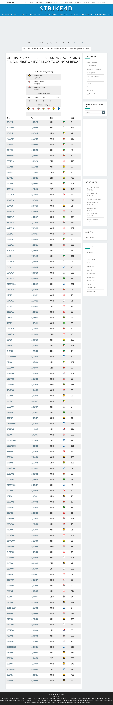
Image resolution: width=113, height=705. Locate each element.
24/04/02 (34, 502)
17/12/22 (34, 172)
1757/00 (10, 518)
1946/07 (10, 412)
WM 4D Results (29, 2)
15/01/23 (34, 161)
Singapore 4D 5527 (92, 202)
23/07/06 (34, 423)
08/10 (9, 345)
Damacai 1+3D (58, 2)
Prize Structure (91, 65)
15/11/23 (34, 139)
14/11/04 (34, 440)
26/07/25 (34, 122)
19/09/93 (34, 624)
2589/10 (10, 328)
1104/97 (10, 580)
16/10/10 (34, 334)
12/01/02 (34, 513)
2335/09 (10, 368)
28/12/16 (34, 222)
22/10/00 (34, 524)
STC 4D (93, 2)
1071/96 (10, 585)
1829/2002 (11, 468)
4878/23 (10, 139)
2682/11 (10, 317)
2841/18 (10, 200)
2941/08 (10, 390)
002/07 (10, 418)
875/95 (10, 596)
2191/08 (10, 384)
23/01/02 (34, 507)
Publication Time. (80, 43)
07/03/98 (34, 557)
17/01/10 (34, 345)
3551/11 (10, 306)
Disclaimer (90, 83)
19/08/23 (34, 150)
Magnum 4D (49, 2)
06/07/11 (34, 306)
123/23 (10, 144)
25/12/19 (34, 189)
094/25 (10, 122)
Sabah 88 (86, 2)
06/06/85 (34, 680)
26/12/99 (34, 541)
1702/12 (10, 295)
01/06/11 (34, 312)
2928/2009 (11, 356)
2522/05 (10, 429)
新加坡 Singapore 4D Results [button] (79, 49)
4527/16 (10, 222)
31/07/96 (34, 585)
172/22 (10, 166)
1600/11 (10, 312)
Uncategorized (91, 288)
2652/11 (10, 323)
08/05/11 (34, 317)
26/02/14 (34, 267)
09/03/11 (34, 323)
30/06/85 (34, 675)
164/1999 (11, 541)
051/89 (10, 658)
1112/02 (10, 507)
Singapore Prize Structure (94, 69)
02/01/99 (34, 552)
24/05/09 (34, 368)
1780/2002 (11, 485)
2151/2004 (11, 440)
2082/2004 (11, 446)
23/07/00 (34, 529)
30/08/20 (34, 183)
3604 (9, 267)
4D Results (90, 252)
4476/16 (10, 228)
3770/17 (10, 217)
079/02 (10, 490)
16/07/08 (34, 384)
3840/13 (10, 273)
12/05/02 (34, 496)
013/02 (10, 513)
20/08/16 (34, 233)
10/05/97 (34, 574)
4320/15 (10, 245)
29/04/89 (34, 658)
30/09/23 (34, 144)
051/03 (10, 457)
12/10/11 (34, 300)
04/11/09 (34, 351)
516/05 (10, 435)
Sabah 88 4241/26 (92, 214)
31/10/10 (34, 328)
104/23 (10, 150)
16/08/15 (34, 250)
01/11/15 (34, 245)
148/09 (10, 351)
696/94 (10, 613)
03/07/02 (34, 485)
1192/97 (10, 574)
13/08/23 (34, 155)
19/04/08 (34, 390)
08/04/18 (34, 211)
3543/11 (10, 300)
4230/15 (10, 250)
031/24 (10, 133)
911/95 (10, 591)
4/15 (9, 256)
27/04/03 (34, 457)
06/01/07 (34, 418)
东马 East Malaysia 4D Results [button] (57, 49)
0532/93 (10, 630)
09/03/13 (34, 278)
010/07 (10, 401)
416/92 (10, 636)
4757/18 (10, 211)
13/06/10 (34, 340)
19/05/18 (34, 200)
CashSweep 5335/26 (92, 208)
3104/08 (10, 379)
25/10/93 (34, 619)
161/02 (10, 462)
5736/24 (10, 127)
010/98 (10, 563)
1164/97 (10, 569)
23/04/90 (34, 652)
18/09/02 (34, 474)
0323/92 (10, 641)
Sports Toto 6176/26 (93, 188)
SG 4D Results (91, 273)
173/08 (10, 395)
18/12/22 (34, 166)
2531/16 (10, 233)
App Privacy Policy (92, 94)
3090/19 (10, 194)
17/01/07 (34, 412)
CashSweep (78, 2)
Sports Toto (68, 2)
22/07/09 (34, 362)
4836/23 (10, 155)
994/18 (10, 206)
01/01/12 (34, 295)
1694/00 (10, 524)
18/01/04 (34, 451)
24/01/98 (34, 563)
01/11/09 (34, 356)
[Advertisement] (56, 29)
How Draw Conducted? (93, 76)
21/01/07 (34, 407)
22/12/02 (34, 462)
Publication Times (92, 80)
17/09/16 (34, 228)
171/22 (10, 172)
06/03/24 (34, 133)
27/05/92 (34, 636)
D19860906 (11, 669)
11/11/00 (34, 518)
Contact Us (90, 90)
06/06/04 (34, 446)
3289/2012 (11, 284)
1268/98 (10, 557)
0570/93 (10, 624)
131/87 (10, 663)
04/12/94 (34, 608)
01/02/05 (34, 435)
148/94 (10, 602)
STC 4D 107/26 (91, 199)
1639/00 (10, 535)
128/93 (10, 619)
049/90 (10, 652)
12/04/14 (34, 261)
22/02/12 (34, 284)
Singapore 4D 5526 (92, 219)
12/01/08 (34, 395)
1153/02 (10, 502)
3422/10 (10, 334)
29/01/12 (34, 289)
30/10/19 (34, 194)
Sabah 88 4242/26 (92, 193)
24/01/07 (34, 401)
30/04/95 (34, 596)
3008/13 (10, 278)
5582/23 (10, 161)
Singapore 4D (101, 2)
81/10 (9, 340)
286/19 (10, 189)
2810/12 (10, 289)
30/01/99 (34, 546)
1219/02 (10, 474)
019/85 (10, 680)
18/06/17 (34, 217)
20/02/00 (34, 535)
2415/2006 (11, 423)
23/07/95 (34, 591)
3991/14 (10, 261)
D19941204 (11, 608)
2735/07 (10, 407)
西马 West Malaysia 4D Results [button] (33, 49)
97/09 (9, 362)
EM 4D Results (39, 2)
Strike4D (10, 2)
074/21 (10, 178)
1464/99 (10, 546)
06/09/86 (34, 669)
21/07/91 (34, 647)
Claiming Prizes (91, 73)
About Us (89, 87)
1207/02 (10, 479)
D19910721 (11, 647)
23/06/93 (34, 630)
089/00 (10, 529)
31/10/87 (34, 663)
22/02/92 (34, 641)
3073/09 (10, 373)
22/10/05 (34, 429)
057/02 (10, 496)
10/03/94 (34, 613)
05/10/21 (34, 178)
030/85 (10, 675)
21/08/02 (34, 479)
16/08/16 (34, 239)
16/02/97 (34, 580)
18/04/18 (34, 206)
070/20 (10, 183)
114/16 (10, 239)
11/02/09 (34, 373)
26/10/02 (34, 468)
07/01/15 (34, 256)
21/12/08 (34, 379)
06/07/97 (34, 569)
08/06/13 (34, 273)
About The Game (92, 62)
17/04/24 (34, 127)
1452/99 (10, 552)
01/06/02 (34, 490)
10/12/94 (34, 602)
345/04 (10, 451)
